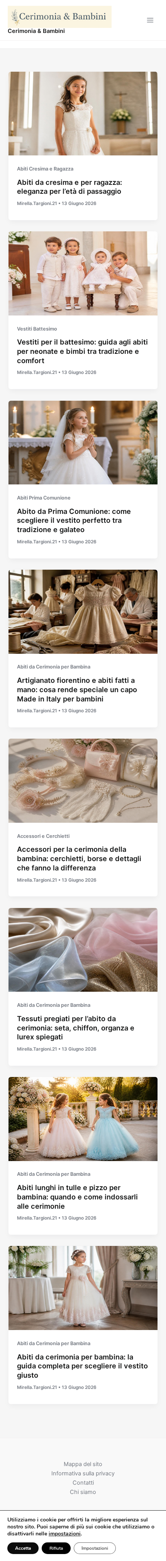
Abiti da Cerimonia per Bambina (53, 667)
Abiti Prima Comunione (44, 498)
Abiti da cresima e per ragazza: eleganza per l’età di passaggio (69, 187)
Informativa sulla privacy (83, 1473)
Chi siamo (83, 1492)
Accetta (23, 1548)
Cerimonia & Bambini (36, 31)
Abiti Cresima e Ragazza (45, 169)
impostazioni (65, 1533)
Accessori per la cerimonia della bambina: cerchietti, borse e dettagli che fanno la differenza (79, 858)
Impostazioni (94, 1548)
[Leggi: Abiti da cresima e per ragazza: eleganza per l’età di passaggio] (82, 113)
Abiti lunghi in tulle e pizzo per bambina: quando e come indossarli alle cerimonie (77, 1196)
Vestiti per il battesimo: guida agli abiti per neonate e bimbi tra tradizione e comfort (82, 351)
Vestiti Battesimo (37, 329)
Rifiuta (56, 1548)
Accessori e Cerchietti (43, 836)
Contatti (83, 1482)
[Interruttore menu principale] (150, 20)
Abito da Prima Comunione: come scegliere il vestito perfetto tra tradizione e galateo (74, 520)
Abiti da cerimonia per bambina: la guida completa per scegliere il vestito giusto (82, 1366)
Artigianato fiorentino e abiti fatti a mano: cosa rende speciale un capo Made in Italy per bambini (77, 689)
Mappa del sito (83, 1464)
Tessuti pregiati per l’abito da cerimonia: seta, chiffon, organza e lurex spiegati (75, 1027)
